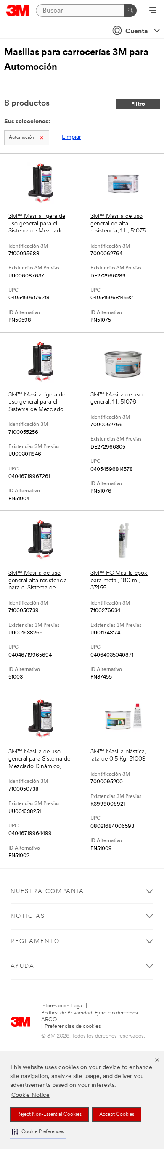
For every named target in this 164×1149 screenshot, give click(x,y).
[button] (38, 1132)
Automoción (21, 137)
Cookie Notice (30, 1095)
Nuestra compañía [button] (47, 891)
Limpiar (71, 137)
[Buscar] (130, 10)
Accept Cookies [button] (116, 1114)
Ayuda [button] (22, 966)
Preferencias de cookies (73, 1026)
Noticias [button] (28, 916)
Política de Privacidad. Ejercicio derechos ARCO (89, 1016)
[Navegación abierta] (152, 11)
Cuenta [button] (137, 31)
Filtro (138, 104)
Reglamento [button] (35, 941)
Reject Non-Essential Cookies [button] (49, 1114)
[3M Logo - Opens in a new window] (17, 10)
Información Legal (62, 1006)
